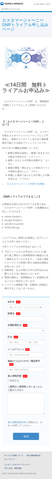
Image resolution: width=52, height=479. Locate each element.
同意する (14, 380)
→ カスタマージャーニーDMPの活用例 (23, 183)
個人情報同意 (15, 375)
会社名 (11, 301)
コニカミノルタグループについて (17, 464)
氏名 (10, 336)
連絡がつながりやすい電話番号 (24, 360)
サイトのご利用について (13, 455)
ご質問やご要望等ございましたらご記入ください (25, 388)
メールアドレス (16, 349)
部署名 (11, 313)
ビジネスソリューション (10, 9)
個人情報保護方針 (17, 422)
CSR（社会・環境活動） (13, 468)
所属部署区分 (15, 325)
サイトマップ (9, 459)
